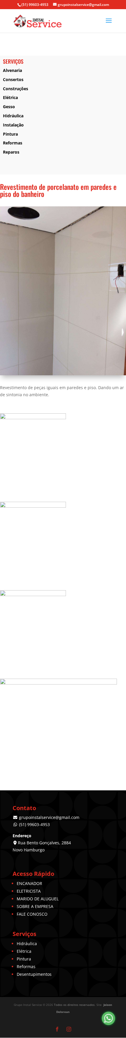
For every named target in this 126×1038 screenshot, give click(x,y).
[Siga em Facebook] (57, 1029)
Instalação (13, 125)
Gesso (9, 106)
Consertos (13, 79)
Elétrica (10, 97)
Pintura (10, 134)
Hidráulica (13, 116)
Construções (15, 88)
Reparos (11, 152)
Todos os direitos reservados (74, 1005)
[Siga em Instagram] (69, 1029)
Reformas (12, 143)
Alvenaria (12, 70)
